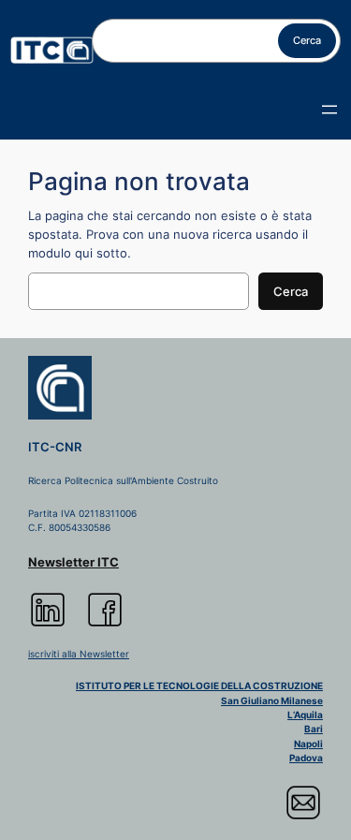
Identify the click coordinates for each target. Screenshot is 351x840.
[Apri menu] (329, 109)
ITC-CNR (54, 446)
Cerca (307, 40)
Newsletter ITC (73, 561)
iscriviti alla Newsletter (78, 653)
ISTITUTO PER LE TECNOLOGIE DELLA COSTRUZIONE (199, 685)
